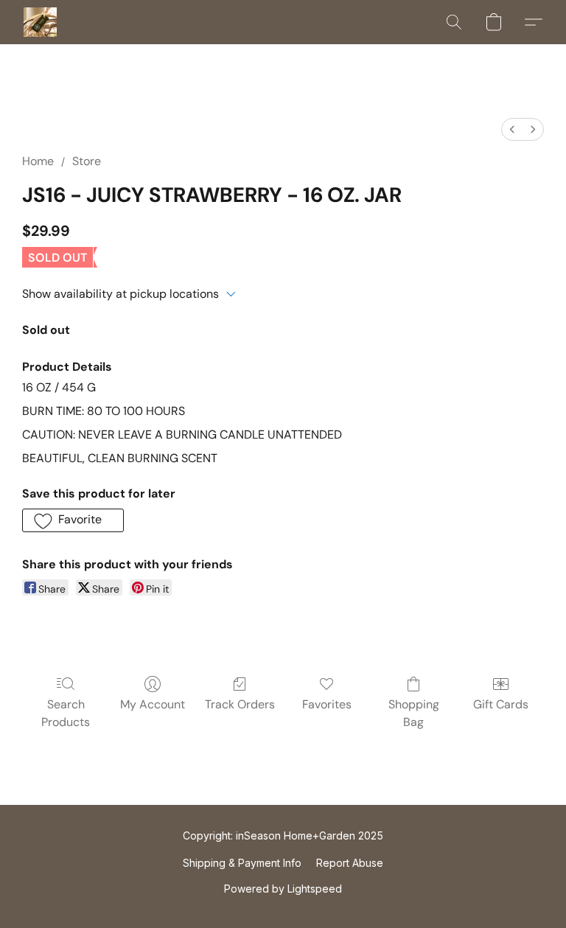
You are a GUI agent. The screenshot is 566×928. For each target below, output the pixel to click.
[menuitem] (512, 129)
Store (86, 161)
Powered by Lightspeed (283, 888)
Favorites (327, 704)
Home (38, 161)
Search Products (65, 713)
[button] (40, 22)
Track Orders (240, 704)
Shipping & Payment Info (242, 863)
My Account (152, 704)
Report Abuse (349, 863)
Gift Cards (500, 704)
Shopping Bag (413, 713)
